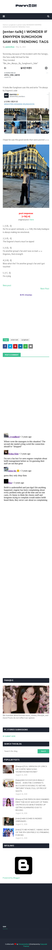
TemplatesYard (24, 944)
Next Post (44, 288)
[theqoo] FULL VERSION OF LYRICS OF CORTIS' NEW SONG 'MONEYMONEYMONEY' (31, 769)
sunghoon (12, 25)
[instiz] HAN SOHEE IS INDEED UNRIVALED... (29, 819)
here (32, 219)
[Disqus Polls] (26, 394)
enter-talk (14, 340)
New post (7, 285)
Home (5, 25)
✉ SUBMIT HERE (9, 736)
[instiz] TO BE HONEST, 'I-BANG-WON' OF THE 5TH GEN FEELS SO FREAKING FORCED (32, 832)
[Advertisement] (26, 315)
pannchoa (10, 47)
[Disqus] (26, 467)
